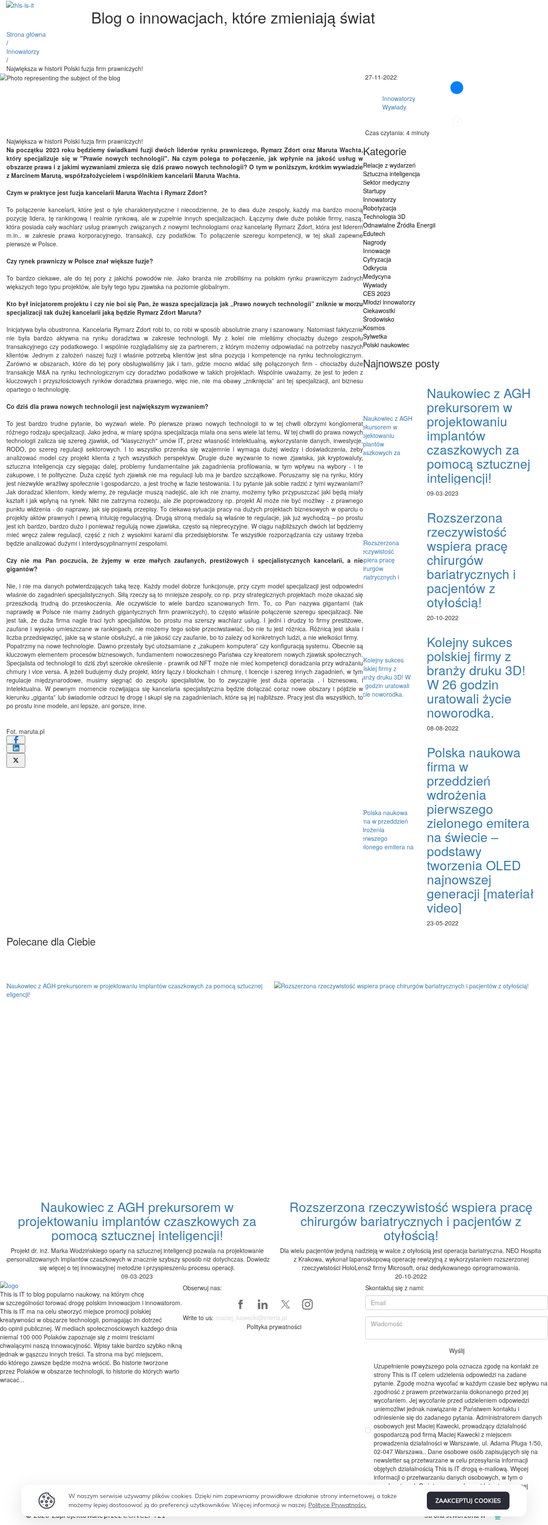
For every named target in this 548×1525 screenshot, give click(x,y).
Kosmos (374, 327)
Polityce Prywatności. (337, 1505)
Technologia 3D (384, 216)
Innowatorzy (22, 51)
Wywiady (394, 107)
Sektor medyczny (386, 182)
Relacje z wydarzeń (389, 165)
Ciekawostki (379, 310)
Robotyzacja (379, 208)
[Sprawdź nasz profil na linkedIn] (263, 1304)
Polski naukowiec (386, 344)
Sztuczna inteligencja (391, 173)
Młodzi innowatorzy (389, 302)
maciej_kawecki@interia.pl (251, 1317)
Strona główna (26, 34)
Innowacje (376, 250)
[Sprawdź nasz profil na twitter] (285, 1304)
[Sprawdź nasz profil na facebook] (241, 1304)
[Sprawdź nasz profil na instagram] (307, 1304)
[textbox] (184, 440)
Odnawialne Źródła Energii (399, 225)
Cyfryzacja (377, 259)
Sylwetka (375, 336)
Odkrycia (375, 267)
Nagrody (374, 242)
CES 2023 (376, 293)
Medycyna (377, 276)
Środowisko (378, 319)
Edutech (374, 233)
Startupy (374, 190)
